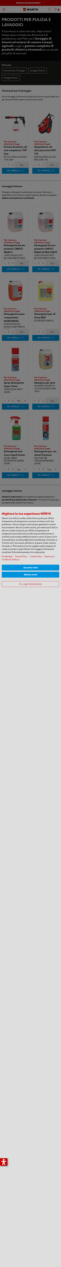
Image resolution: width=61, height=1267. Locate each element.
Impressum (49, 556)
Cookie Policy (36, 556)
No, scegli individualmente (30, 584)
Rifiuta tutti (30, 575)
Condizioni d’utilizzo (11, 559)
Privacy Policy (21, 556)
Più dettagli (7, 556)
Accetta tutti (30, 568)
